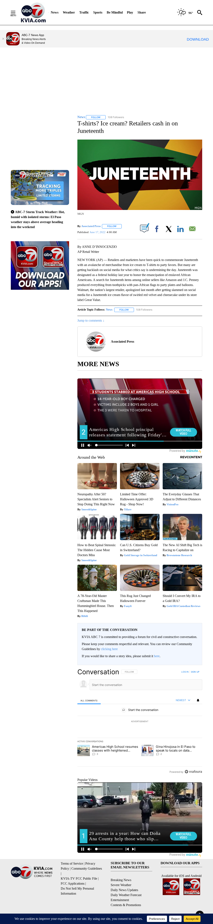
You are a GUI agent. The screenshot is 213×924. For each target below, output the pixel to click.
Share (141, 12)
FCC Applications (72, 883)
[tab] (89, 700)
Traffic (84, 12)
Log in (185, 672)
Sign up (195, 672)
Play (130, 12)
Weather (69, 12)
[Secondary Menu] (16, 12)
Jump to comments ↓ (90, 320)
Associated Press (91, 226)
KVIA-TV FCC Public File (79, 878)
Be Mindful (115, 12)
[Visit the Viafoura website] (193, 771)
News (54, 12)
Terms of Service (72, 863)
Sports (97, 12)
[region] (139, 722)
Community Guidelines (86, 868)
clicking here (109, 649)
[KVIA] (33, 12)
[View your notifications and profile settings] (198, 700)
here (157, 656)
